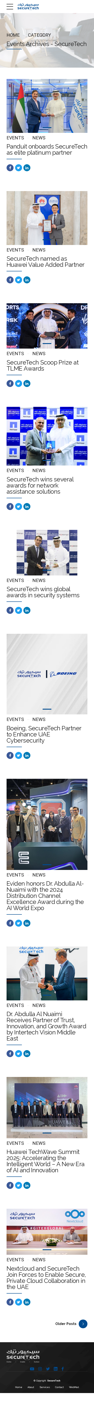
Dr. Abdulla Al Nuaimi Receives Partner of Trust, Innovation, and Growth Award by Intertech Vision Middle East (46, 1026)
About (31, 1387)
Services (45, 1387)
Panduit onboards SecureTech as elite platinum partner (47, 149)
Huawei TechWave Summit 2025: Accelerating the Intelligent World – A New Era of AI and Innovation (46, 1161)
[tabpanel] (47, 106)
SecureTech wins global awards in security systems (43, 592)
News (38, 137)
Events (15, 137)
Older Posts (66, 1324)
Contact (59, 1387)
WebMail (74, 1387)
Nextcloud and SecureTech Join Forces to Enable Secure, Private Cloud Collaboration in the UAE (46, 1278)
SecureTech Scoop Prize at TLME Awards (42, 365)
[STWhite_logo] (23, 1355)
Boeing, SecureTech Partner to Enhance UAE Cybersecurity (44, 734)
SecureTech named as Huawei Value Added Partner (45, 261)
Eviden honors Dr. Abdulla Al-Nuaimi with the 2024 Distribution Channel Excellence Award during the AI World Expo (45, 896)
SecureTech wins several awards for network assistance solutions (40, 485)
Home (13, 35)
